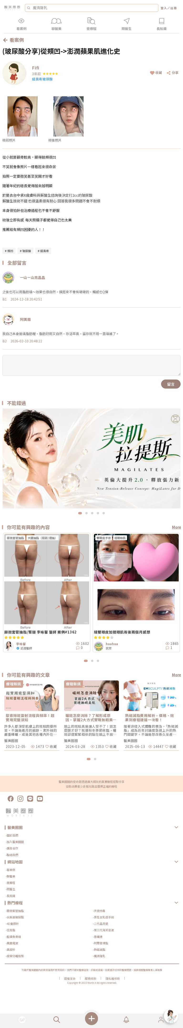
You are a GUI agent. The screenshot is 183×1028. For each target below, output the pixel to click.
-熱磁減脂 (99, 949)
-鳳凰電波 (12, 943)
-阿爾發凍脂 (100, 943)
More (176, 527)
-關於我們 (12, 835)
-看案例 (10, 870)
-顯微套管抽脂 (15, 911)
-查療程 (10, 883)
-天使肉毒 (99, 911)
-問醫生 (10, 889)
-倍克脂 (10, 930)
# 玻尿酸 (25, 251)
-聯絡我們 (12, 855)
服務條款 (90, 978)
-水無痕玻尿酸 (15, 917)
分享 (175, 72)
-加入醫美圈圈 (15, 842)
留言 (171, 384)
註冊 (173, 8)
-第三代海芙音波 (103, 930)
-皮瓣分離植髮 (15, 956)
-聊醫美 (10, 876)
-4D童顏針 (12, 923)
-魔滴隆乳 (99, 956)
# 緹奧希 (43, 251)
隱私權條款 (113, 978)
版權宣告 (70, 978)
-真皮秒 (10, 949)
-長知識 (10, 896)
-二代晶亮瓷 (100, 923)
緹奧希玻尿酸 (42, 79)
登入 (164, 8)
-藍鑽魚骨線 (13, 937)
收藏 (158, 72)
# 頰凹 (9, 251)
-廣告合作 (12, 848)
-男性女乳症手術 (103, 917)
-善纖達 (97, 937)
